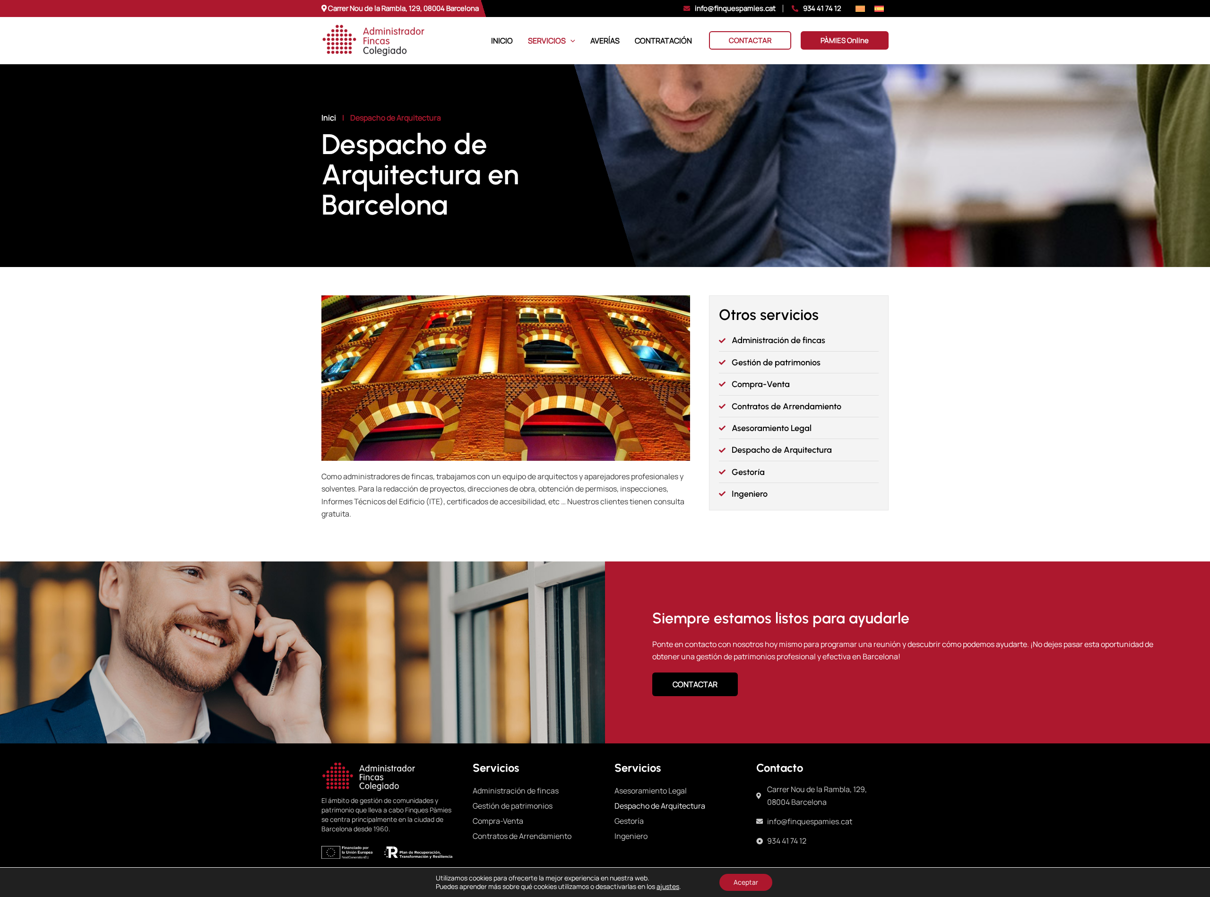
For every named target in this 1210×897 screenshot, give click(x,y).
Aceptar (746, 882)
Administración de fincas (516, 790)
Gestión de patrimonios (513, 806)
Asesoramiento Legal (650, 790)
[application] (570, 41)
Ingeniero (631, 836)
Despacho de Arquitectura (659, 806)
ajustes (668, 886)
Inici (328, 117)
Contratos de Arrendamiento (522, 836)
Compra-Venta (498, 821)
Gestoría (629, 821)
